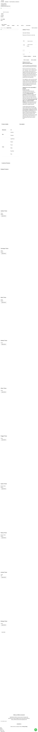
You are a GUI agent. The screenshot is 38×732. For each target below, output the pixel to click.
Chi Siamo (2, 651)
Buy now (34, 56)
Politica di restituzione (4, 661)
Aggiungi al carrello (27, 56)
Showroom (2, 654)
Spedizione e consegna (4, 660)
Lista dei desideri (3, 670)
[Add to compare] (2, 442)
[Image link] (7, 636)
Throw (5, 27)
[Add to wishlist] (2, 434)
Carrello (2, 672)
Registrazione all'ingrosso (4, 673)
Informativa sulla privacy (4, 663)
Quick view (4, 442)
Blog (1, 656)
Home (2, 27)
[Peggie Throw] (15, 414)
